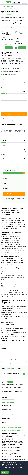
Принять (4, 472)
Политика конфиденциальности (10, 427)
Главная (3, 6)
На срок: (3, 154)
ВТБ (24, 27)
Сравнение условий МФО (8, 415)
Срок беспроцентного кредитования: (10, 88)
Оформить (8, 48)
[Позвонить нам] (22, 2)
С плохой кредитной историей (12, 27)
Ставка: (3, 145)
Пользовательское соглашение (10, 430)
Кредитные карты (11, 6)
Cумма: (3, 79)
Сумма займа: (4, 136)
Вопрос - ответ (6, 418)
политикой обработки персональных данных (11, 120)
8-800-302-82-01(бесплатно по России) (14, 387)
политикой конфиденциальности (17, 468)
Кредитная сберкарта (6, 8)
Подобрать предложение (14, 114)
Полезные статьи (6, 405)
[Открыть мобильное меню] (25, 2)
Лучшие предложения (8, 402)
